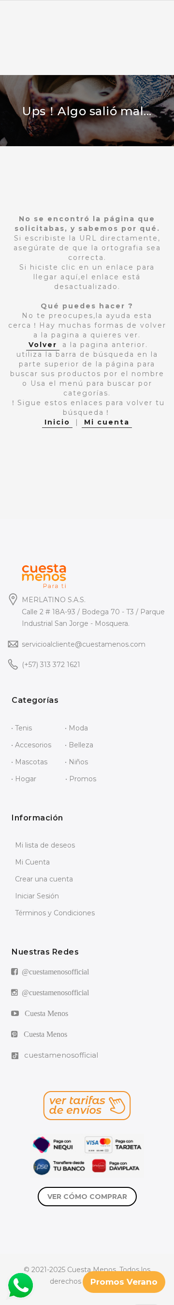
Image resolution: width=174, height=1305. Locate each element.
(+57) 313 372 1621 (51, 664)
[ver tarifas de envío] (87, 1105)
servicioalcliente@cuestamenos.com (83, 644)
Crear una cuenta (44, 879)
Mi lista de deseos (45, 845)
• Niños (76, 762)
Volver (43, 344)
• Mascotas (29, 762)
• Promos (80, 778)
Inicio (57, 422)
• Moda (76, 728)
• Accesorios (31, 745)
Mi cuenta (107, 422)
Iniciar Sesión (37, 896)
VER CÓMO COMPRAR (87, 1196)
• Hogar (23, 778)
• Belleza (79, 745)
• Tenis (21, 728)
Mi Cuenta (32, 862)
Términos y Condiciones (55, 913)
